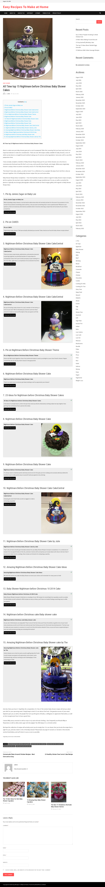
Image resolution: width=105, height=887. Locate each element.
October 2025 (80, 106)
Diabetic (78, 298)
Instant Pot (79, 323)
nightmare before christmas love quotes (19, 744)
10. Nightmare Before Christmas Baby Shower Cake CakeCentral (21, 125)
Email (5, 855)
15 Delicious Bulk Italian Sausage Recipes (87, 50)
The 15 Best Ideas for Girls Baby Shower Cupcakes (12, 800)
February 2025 (80, 129)
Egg (77, 306)
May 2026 (78, 86)
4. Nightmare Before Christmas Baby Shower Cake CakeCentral (21, 112)
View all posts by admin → (21, 769)
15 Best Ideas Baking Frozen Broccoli (86, 39)
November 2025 (80, 103)
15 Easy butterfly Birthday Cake (85, 42)
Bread (77, 264)
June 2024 (79, 151)
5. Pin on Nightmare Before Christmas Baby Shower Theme (20, 114)
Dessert (78, 295)
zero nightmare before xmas (23, 746)
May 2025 (78, 120)
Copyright (30, 13)
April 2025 (78, 123)
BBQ (77, 255)
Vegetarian (79, 378)
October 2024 (80, 140)
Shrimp (78, 369)
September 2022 (80, 211)
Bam (44, 884)
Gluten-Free (79, 312)
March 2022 (79, 225)
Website (5, 862)
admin (8, 93)
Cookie (78, 281)
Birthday (78, 261)
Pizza (77, 355)
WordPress (38, 884)
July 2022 (78, 217)
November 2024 (80, 137)
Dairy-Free (79, 289)
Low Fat (78, 338)
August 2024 (79, 146)
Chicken (78, 275)
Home (5, 13)
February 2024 (80, 163)
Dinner (77, 301)
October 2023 (80, 174)
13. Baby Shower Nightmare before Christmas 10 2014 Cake (20, 132)
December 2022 (80, 203)
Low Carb (78, 335)
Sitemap (37, 13)
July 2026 (78, 80)
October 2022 (80, 208)
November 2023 (80, 171)
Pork (77, 358)
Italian (77, 326)
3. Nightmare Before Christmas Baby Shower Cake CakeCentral (21, 110)
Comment (6, 825)
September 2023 (80, 177)
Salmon (78, 366)
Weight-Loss (79, 380)
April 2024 (78, 157)
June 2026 (79, 83)
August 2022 (79, 214)
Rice (77, 360)
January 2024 (79, 166)
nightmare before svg (9, 746)
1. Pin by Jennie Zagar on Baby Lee (13, 105)
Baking (78, 252)
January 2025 (79, 131)
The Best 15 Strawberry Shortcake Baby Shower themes (61, 806)
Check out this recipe (9, 212)
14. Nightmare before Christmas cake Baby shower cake (19, 134)
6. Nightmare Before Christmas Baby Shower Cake (17, 116)
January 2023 (79, 200)
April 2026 (78, 89)
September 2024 (80, 143)
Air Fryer (78, 244)
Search (78, 19)
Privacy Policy (57, 13)
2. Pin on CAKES (8, 107)
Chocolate (79, 278)
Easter (78, 303)
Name (5, 848)
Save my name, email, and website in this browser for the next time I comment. (28, 870)
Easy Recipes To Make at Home (26, 7)
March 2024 (79, 160)
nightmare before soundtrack (55, 744)
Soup (77, 372)
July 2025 (78, 114)
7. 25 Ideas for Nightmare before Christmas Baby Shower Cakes (21, 119)
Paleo (77, 349)
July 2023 (78, 183)
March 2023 (79, 194)
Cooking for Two (80, 286)
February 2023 (80, 197)
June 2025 (79, 117)
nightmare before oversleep (38, 744)
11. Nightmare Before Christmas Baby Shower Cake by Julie (20, 128)
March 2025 (79, 126)
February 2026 (80, 94)
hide (25, 102)
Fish (77, 309)
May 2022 (78, 220)
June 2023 (79, 186)
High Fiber (79, 321)
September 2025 (80, 109)
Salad (77, 363)
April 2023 (78, 191)
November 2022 (80, 206)
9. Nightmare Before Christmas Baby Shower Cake (17, 123)
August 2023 (79, 180)
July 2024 (78, 148)
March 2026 (79, 91)
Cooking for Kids (80, 283)
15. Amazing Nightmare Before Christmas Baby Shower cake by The (22, 137)
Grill (77, 318)
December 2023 (80, 168)
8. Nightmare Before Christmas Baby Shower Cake (17, 121)
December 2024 (80, 134)
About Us (12, 13)
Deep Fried (79, 292)
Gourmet (78, 315)
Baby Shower (6, 83)
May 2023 (78, 188)
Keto (77, 329)
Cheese (78, 272)
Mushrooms (79, 343)
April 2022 (78, 223)
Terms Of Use (46, 13)
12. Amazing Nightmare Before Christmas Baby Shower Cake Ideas (22, 130)
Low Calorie (79, 332)
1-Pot (77, 241)
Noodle (78, 346)
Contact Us (21, 13)
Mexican (78, 341)
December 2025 (80, 100)
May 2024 (78, 154)
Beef (77, 258)
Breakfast (79, 266)
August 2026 (79, 77)
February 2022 (80, 228)
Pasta (77, 352)
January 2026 (79, 97)
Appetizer (78, 246)
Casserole (78, 269)
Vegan (77, 375)
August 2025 (79, 111)
